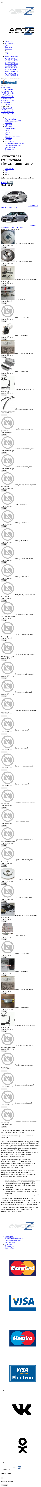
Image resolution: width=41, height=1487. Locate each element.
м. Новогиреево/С (7, 112)
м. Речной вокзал (11, 66)
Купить (4, 247)
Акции (7, 45)
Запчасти (8, 41)
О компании (9, 149)
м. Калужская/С (6, 108)
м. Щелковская (10, 69)
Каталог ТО (9, 169)
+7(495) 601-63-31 (11, 67)
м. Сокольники (10, 73)
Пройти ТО (9, 125)
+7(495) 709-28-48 (11, 64)
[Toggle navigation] (2, 2)
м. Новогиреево (10, 62)
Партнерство (9, 141)
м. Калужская (10, 58)
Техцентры (9, 43)
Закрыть (4, 1485)
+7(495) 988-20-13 (11, 56)
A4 (6, 172)
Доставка (8, 47)
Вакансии (8, 151)
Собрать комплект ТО (13, 121)
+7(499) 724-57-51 (11, 60)
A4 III (10, 182)
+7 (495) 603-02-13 (11, 75)
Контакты (8, 49)
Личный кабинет (11, 119)
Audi (6, 171)
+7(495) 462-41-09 (11, 71)
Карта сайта (9, 1248)
